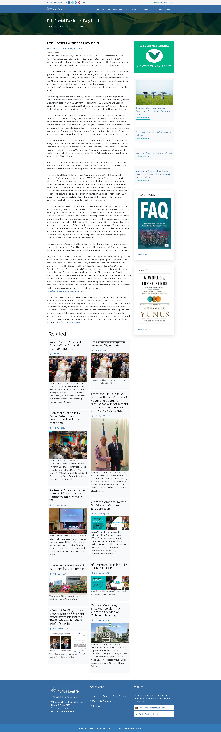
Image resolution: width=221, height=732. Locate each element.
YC (82, 49)
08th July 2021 (71, 49)
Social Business (115, 9)
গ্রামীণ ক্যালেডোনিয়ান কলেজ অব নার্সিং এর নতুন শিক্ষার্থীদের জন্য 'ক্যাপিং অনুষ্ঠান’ (68, 567)
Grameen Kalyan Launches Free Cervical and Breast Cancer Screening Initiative (153, 111)
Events (106, 696)
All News (59, 26)
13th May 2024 (99, 416)
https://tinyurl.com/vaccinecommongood (65, 291)
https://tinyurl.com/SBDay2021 (69, 322)
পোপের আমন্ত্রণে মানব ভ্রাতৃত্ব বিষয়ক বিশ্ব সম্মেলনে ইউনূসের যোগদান (108, 343)
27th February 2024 (101, 514)
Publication (95, 706)
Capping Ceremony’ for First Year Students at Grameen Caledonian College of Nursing (106, 610)
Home (49, 26)
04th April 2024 (58, 428)
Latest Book (145, 270)
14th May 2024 (58, 354)
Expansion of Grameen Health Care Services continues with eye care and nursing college (153, 174)
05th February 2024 (60, 629)
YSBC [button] (169, 9)
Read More (142, 117)
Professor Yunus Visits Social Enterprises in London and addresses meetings (65, 418)
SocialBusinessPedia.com (154, 46)
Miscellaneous (55, 49)
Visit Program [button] (132, 9)
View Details (143, 254)
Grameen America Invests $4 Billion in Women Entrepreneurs (108, 505)
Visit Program (105, 701)
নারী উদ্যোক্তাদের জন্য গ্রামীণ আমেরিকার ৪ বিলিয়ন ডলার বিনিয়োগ (110, 566)
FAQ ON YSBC (146, 194)
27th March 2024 (59, 505)
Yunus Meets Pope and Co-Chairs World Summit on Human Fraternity (67, 345)
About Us (100, 9)
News (117, 701)
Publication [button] (148, 9)
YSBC (92, 701)
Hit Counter (138, 728)
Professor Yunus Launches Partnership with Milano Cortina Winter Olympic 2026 (67, 495)
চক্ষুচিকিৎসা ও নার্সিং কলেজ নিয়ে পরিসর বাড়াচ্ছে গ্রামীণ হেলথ (154, 153)
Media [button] (160, 9)
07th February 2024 (60, 574)
